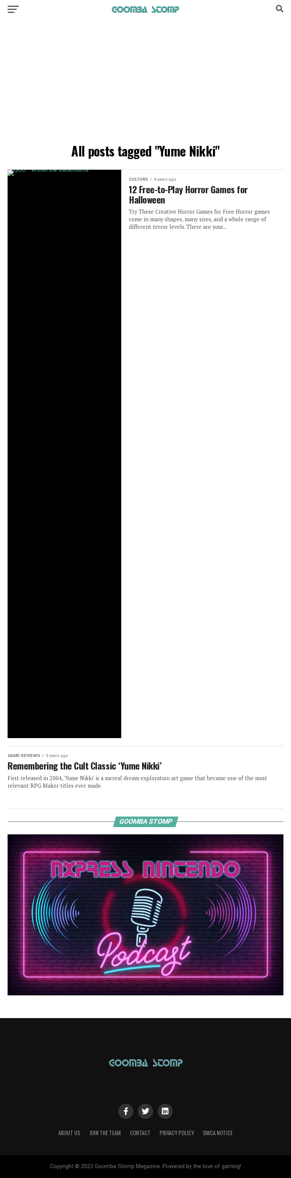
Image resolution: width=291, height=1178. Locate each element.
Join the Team (105, 1133)
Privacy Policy (177, 1133)
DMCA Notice (218, 1133)
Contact (140, 1133)
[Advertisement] (145, 83)
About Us (69, 1133)
